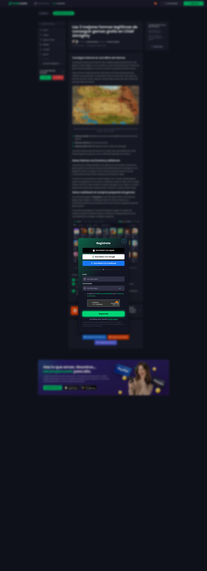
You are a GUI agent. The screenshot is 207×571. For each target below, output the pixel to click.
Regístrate (103, 314)
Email (84, 274)
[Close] (124, 241)
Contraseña (87, 283)
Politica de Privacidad (103, 294)
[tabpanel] (103, 301)
